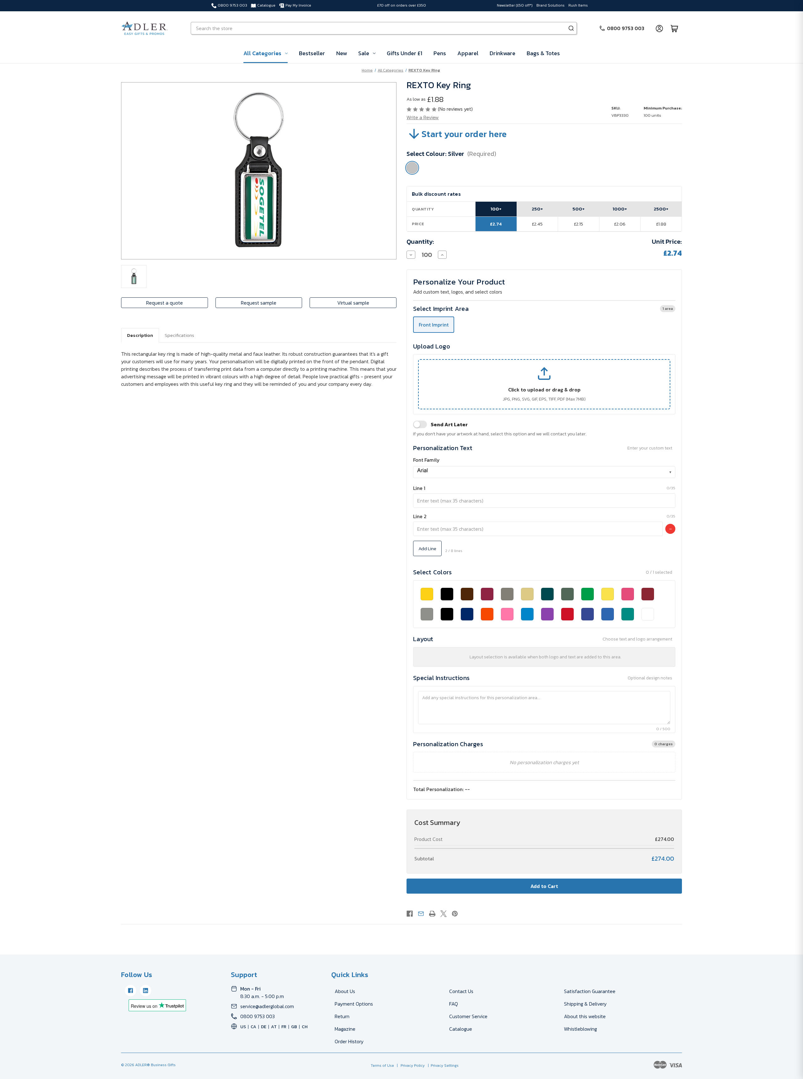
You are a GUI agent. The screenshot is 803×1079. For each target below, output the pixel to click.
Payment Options (354, 1003)
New (341, 53)
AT (274, 1026)
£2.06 (619, 223)
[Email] (421, 914)
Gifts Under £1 (404, 53)
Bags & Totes (543, 53)
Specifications (179, 335)
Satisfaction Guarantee (589, 991)
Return (342, 1016)
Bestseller (312, 53)
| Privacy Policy (410, 1065)
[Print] (432, 914)
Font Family (426, 460)
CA (253, 1026)
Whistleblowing (580, 1029)
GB (294, 1026)
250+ (537, 208)
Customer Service (468, 1016)
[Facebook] (410, 914)
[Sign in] (659, 28)
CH (304, 1026)
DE (263, 1026)
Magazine (345, 1029)
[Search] (571, 28)
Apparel (467, 53)
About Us (345, 991)
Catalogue (266, 5)
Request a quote (164, 302)
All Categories (262, 53)
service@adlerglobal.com (267, 1006)
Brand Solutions (550, 5)
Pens (439, 53)
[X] (443, 914)
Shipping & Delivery (585, 1003)
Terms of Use (383, 1065)
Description (140, 335)
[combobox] (544, 472)
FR (283, 1026)
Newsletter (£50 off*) (515, 5)
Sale (363, 53)
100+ (496, 208)
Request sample (258, 302)
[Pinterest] (455, 914)
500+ (578, 208)
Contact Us (461, 991)
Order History (349, 1041)
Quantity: (420, 241)
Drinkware (502, 53)
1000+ (620, 208)
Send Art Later (449, 424)
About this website (585, 1016)
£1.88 (661, 223)
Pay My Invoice (298, 5)
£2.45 (537, 223)
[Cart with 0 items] (674, 28)
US (243, 1026)
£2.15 (578, 223)
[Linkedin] (145, 990)
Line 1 (419, 488)
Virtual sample (353, 302)
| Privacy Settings (442, 1065)
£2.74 (496, 223)
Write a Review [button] (423, 117)
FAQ (453, 1003)
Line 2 (420, 516)
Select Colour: (451, 153)
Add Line (427, 548)
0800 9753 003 (232, 5)
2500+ (661, 208)
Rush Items (578, 5)
